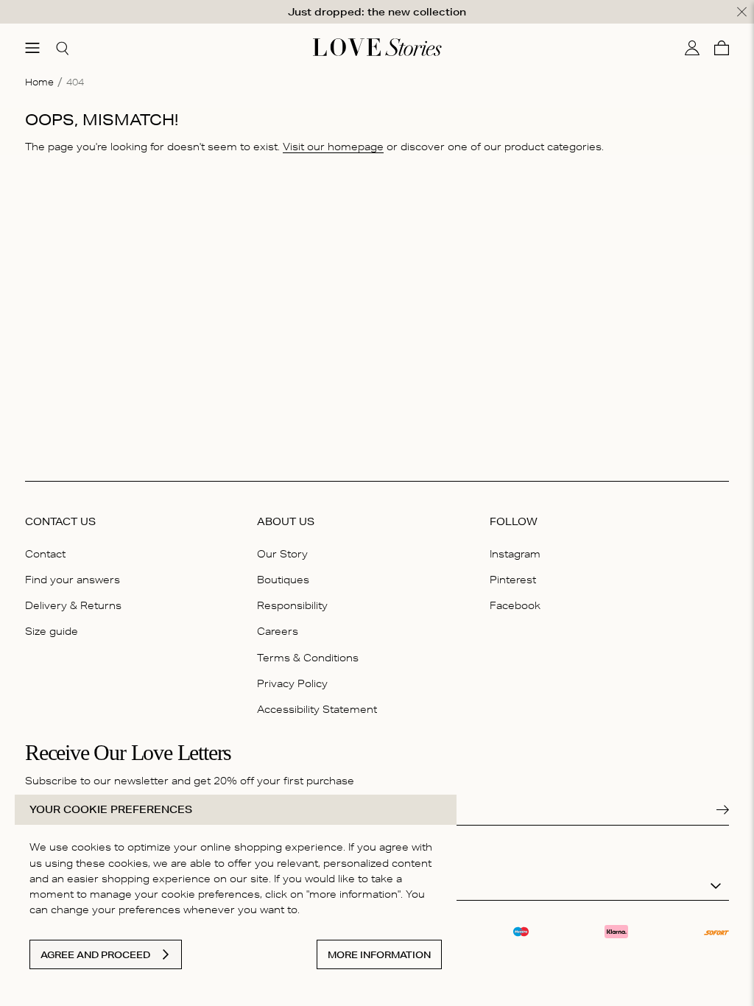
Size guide (51, 631)
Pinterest (513, 579)
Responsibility (292, 605)
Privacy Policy (292, 683)
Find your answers (72, 579)
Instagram (515, 553)
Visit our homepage (333, 146)
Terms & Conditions (308, 657)
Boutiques (283, 579)
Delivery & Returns (73, 605)
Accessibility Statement (317, 709)
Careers (277, 631)
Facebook (515, 605)
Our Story (282, 553)
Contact (45, 553)
